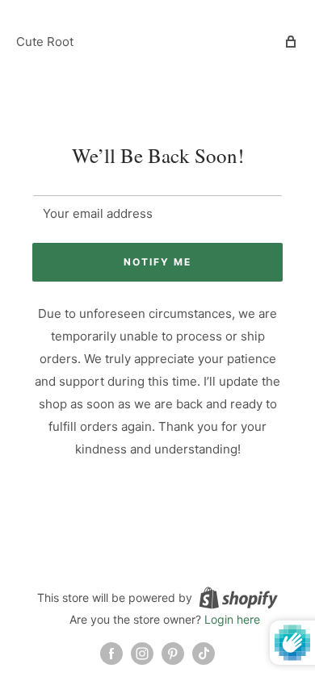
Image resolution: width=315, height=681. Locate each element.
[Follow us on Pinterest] (173, 653)
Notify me (157, 262)
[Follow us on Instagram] (142, 653)
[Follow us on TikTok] (203, 653)
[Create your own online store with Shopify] (238, 597)
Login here (232, 619)
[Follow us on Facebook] (111, 653)
